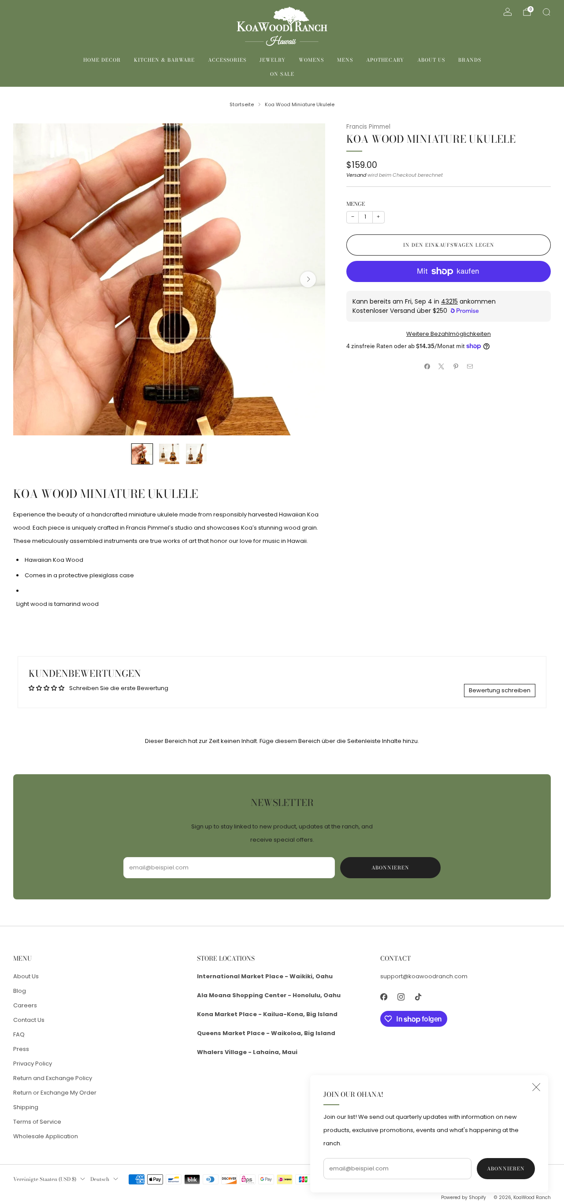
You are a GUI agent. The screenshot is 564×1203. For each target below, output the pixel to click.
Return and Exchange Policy (52, 1078)
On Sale (282, 74)
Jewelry (273, 59)
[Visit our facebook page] (384, 997)
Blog (19, 991)
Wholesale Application (45, 1136)
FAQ (19, 1034)
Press (21, 1049)
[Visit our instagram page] (401, 997)
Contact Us (29, 1020)
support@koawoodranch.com (424, 976)
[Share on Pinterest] (456, 366)
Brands (469, 59)
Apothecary (385, 59)
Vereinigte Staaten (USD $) (44, 1179)
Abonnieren (506, 1168)
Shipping (25, 1107)
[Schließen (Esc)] (536, 1087)
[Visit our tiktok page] (418, 997)
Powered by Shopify (463, 1197)
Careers (25, 1005)
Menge (355, 204)
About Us (431, 59)
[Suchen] (546, 11)
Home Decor (102, 59)
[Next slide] (308, 279)
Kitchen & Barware (164, 59)
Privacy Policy (32, 1063)
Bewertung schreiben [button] (500, 690)
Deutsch (99, 1179)
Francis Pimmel (368, 127)
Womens (311, 59)
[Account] (507, 11)
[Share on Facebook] (427, 366)
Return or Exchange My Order (54, 1092)
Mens (345, 59)
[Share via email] (470, 366)
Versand (356, 174)
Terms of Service (37, 1122)
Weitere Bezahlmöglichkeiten (448, 334)
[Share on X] (441, 366)
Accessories (227, 59)
